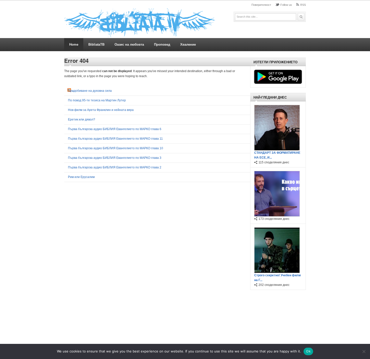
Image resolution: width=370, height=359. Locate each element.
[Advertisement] (276, 318)
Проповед (162, 44)
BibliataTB (96, 44)
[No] (363, 351)
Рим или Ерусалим (81, 177)
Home (73, 44)
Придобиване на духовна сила (90, 91)
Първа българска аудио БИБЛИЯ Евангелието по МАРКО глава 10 (115, 148)
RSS (303, 4)
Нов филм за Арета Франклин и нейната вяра (101, 110)
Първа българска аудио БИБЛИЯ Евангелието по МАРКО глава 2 (114, 167)
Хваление (188, 44)
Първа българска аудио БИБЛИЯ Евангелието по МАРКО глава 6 (114, 129)
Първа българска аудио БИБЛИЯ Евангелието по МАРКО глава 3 (114, 158)
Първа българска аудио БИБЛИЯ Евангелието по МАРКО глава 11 (115, 138)
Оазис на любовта (129, 44)
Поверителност (261, 4)
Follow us (286, 4)
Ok (308, 351)
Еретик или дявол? (81, 119)
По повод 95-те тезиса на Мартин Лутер (97, 100)
